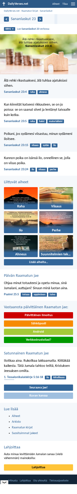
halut (42, 121)
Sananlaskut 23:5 (15, 121)
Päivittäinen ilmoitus (39, 315)
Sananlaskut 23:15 (16, 145)
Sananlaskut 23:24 (16, 169)
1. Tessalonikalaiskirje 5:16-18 (23, 377)
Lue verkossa (33, 29)
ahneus (43, 92)
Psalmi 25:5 (11, 294)
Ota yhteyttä (40, 480)
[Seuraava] (40, 19)
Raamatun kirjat (30, 11)
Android (38, 331)
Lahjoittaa (12, 447)
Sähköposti (38, 323)
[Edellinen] (6, 19)
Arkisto (16, 421)
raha (32, 92)
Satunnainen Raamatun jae (26, 353)
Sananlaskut (46, 11)
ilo (54, 145)
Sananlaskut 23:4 (15, 92)
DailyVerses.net (12, 11)
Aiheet (56, 4)
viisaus (35, 145)
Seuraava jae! (38, 387)
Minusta (13, 480)
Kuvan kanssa (38, 395)
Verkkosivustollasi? (38, 339)
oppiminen (39, 294)
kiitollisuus (59, 377)
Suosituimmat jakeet (25, 433)
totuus (25, 294)
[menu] (73, 5)
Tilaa (65, 4)
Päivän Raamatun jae (21, 276)
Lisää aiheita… (38, 262)
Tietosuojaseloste (59, 480)
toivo (52, 294)
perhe (53, 169)
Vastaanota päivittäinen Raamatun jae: (36, 307)
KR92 (8, 29)
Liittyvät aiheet (16, 182)
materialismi (55, 121)
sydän (46, 145)
